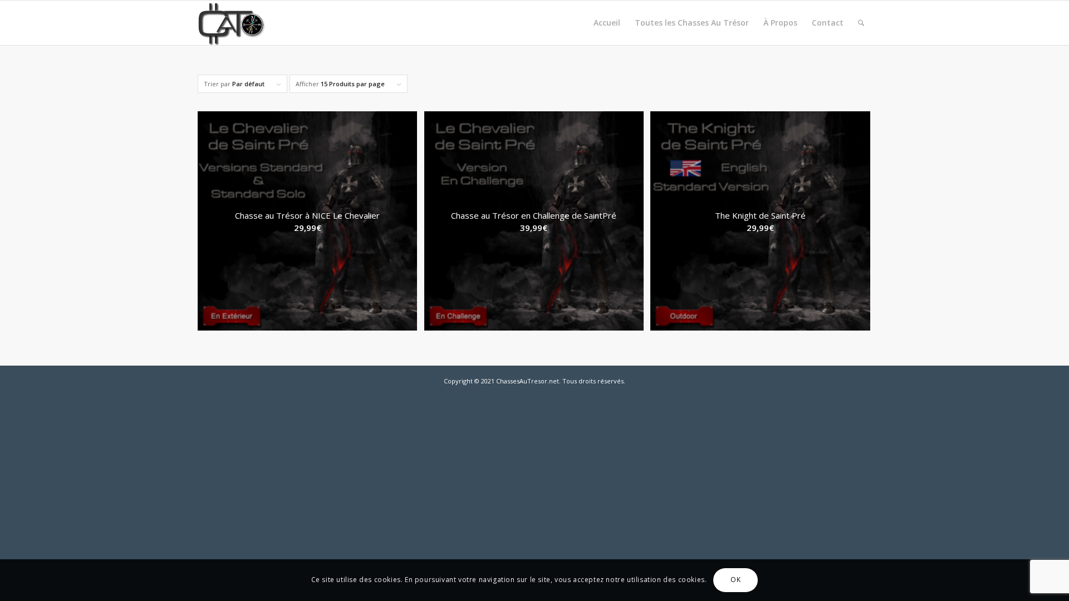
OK (735, 579)
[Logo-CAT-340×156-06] (246, 23)
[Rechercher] (861, 23)
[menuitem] (606, 23)
